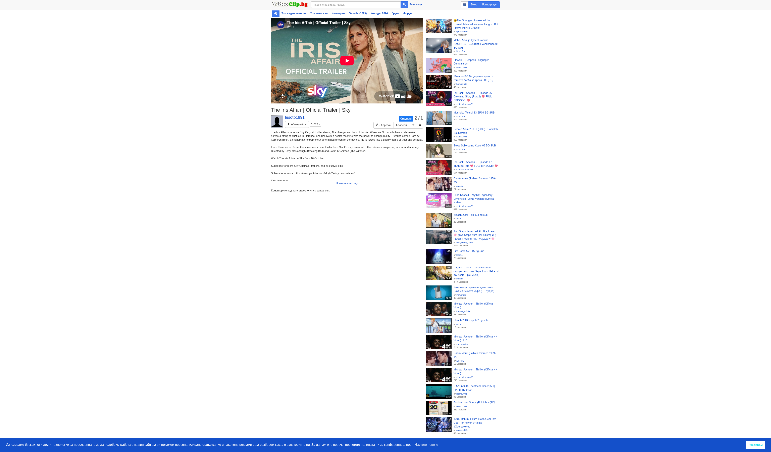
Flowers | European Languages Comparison (471, 61)
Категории (338, 13)
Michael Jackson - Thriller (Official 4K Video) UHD (475, 338)
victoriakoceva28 (464, 104)
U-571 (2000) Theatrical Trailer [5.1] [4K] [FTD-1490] (474, 388)
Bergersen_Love (464, 242)
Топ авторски (319, 13)
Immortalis (461, 295)
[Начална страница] (275, 13)
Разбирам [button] (756, 444)
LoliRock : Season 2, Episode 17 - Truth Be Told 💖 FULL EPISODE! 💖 (476, 164)
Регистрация (489, 4)
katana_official (463, 311)
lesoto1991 (295, 117)
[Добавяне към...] (413, 125)
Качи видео (416, 4)
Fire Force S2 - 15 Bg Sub (469, 251)
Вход (474, 4)
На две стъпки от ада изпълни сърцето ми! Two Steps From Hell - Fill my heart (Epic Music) (476, 271)
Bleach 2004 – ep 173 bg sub (470, 214)
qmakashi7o (462, 31)
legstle (459, 255)
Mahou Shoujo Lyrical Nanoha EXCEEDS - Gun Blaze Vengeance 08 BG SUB (476, 44)
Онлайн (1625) (358, 13)
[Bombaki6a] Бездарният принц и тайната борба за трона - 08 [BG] (473, 78)
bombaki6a (461, 84)
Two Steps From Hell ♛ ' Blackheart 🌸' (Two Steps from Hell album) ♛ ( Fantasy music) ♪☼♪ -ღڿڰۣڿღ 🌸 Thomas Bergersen (475, 235)
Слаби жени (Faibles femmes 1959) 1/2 (475, 355)
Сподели (406, 118)
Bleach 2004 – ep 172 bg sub (470, 320)
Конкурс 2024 (379, 13)
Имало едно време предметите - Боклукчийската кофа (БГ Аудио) (474, 289)
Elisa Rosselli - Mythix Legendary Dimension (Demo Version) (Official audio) (474, 198)
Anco (458, 218)
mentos (460, 278)
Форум (407, 13)
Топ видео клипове (293, 13)
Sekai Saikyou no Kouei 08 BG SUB (475, 145)
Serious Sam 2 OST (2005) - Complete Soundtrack (476, 131)
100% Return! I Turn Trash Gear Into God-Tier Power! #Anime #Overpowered (475, 422)
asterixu (460, 186)
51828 (315, 124)
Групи (395, 13)
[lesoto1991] (277, 122)
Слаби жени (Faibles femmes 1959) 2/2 (475, 180)
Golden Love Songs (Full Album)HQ (474, 402)
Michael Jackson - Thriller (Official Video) (473, 305)
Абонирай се (298, 124)
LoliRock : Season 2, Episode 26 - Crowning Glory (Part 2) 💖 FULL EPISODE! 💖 (473, 96)
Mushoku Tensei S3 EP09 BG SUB (474, 112)
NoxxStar (461, 51)
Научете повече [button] (426, 444)
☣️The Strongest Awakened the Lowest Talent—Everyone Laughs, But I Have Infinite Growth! (476, 24)
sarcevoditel (462, 344)
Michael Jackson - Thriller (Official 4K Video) (475, 371)
